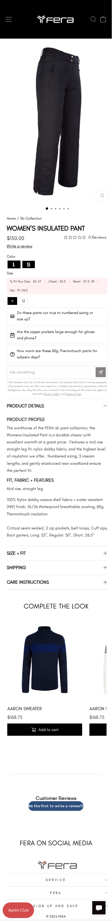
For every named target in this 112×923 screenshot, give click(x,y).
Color (11, 256)
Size (10, 273)
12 (23, 300)
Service (56, 880)
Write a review (19, 246)
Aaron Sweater (24, 708)
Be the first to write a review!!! (55, 806)
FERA (56, 893)
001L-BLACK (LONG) (14, 264)
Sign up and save (55, 906)
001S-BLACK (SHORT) (28, 264)
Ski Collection (31, 218)
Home (11, 218)
